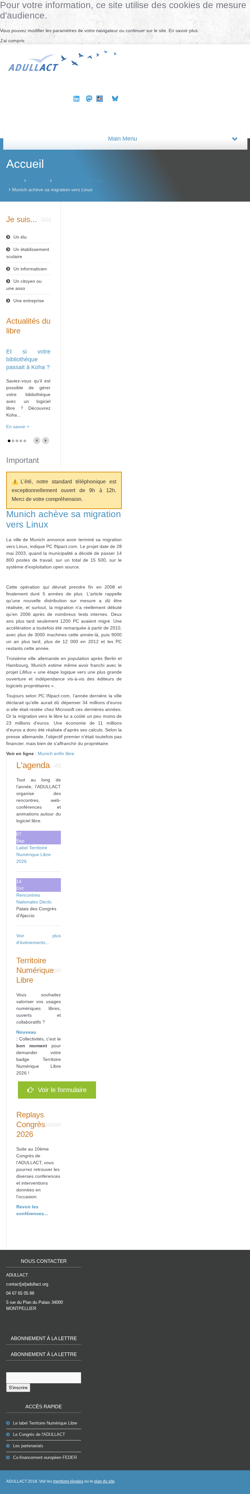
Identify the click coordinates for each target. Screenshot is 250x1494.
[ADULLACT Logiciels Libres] (64, 59)
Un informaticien (30, 268)
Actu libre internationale (77, 180)
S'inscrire (18, 1387)
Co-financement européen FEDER (45, 1457)
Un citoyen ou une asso (24, 285)
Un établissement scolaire (27, 253)
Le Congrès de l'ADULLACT (39, 1434)
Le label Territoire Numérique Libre (45, 1423)
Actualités (38, 180)
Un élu (20, 237)
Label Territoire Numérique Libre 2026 (33, 854)
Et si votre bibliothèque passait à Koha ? (28, 359)
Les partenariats (28, 1445)
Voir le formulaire (60, 1089)
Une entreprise (28, 300)
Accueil (14, 180)
